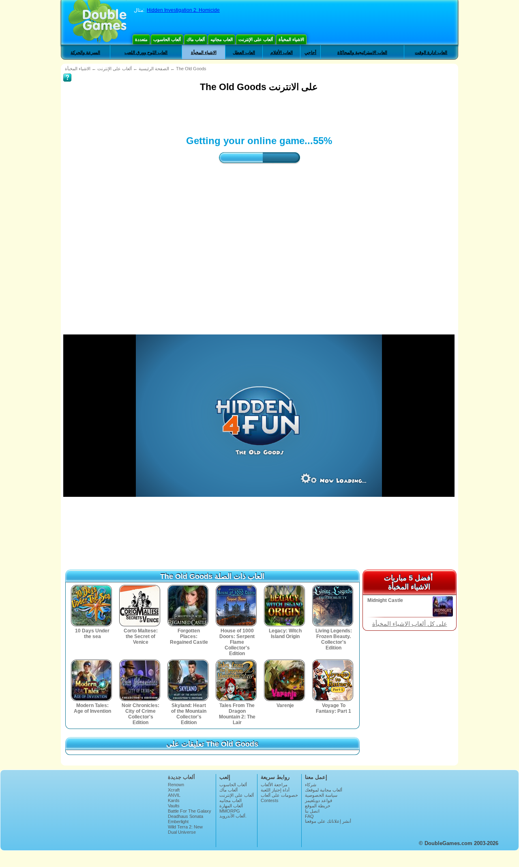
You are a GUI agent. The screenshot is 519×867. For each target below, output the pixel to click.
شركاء (310, 784)
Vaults (174, 805)
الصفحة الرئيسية (154, 68)
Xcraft (174, 789)
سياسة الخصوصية (321, 795)
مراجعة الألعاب (274, 784)
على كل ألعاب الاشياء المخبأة (409, 624)
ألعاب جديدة (181, 777)
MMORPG (229, 811)
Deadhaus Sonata (185, 816)
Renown (176, 784)
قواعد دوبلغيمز (318, 800)
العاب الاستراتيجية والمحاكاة (362, 52)
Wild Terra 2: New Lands (185, 829)
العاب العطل (244, 52)
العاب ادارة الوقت (431, 52)
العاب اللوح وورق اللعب (145, 52)
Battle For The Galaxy (189, 811)
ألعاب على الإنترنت (255, 39)
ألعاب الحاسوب (167, 39)
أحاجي (310, 52)
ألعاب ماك (196, 39)
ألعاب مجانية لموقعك (323, 789)
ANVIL (174, 795)
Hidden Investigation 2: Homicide (183, 10)
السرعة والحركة (85, 52)
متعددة (141, 39)
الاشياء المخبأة (291, 39)
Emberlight (178, 821)
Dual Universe (182, 832)
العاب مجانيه (221, 39)
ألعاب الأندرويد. (233, 815)
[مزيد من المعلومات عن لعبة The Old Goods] (67, 72)
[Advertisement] (210, 113)
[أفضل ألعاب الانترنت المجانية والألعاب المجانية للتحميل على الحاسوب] (98, 22)
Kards (174, 800)
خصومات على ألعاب (279, 795)
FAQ (309, 816)
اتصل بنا (312, 811)
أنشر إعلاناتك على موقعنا (328, 821)
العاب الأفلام (281, 52)
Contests (270, 800)
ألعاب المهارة (231, 805)
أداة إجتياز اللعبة (275, 789)
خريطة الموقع (317, 805)
